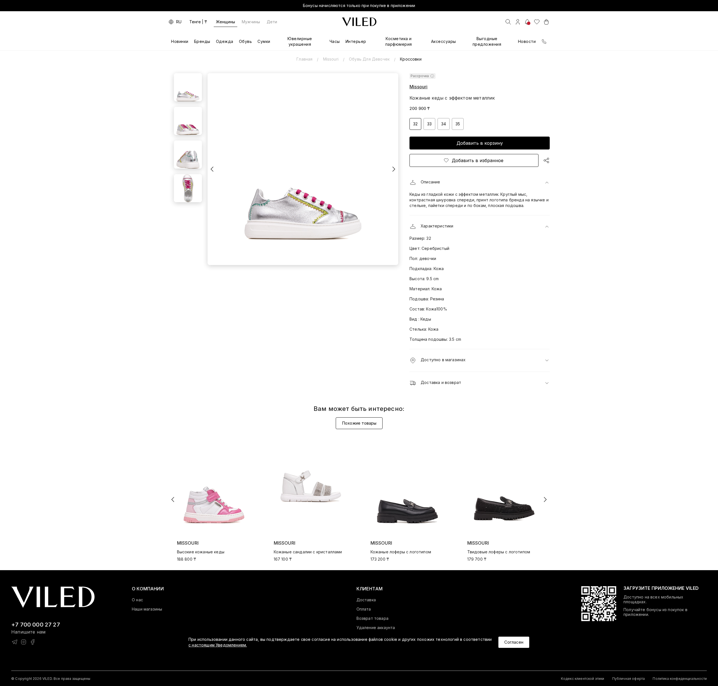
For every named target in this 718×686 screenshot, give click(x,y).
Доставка (366, 600)
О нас (137, 600)
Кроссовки (411, 59)
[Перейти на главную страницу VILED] (53, 597)
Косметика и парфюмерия (398, 41)
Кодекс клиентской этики (582, 678)
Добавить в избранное (477, 160)
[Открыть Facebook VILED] (32, 642)
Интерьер (356, 41)
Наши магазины (147, 609)
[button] (479, 182)
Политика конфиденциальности (680, 678)
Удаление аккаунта (375, 627)
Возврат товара (372, 618)
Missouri (331, 59)
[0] (536, 22)
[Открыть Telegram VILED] (14, 642)
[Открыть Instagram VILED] (23, 642)
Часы (335, 41)
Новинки (179, 41)
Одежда (224, 41)
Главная (304, 59)
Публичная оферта (628, 678)
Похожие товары (359, 423)
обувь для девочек (369, 59)
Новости (527, 41)
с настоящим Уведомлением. (217, 645)
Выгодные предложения (487, 41)
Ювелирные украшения (299, 41)
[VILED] (359, 21)
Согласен (513, 642)
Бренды (202, 41)
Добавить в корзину (480, 143)
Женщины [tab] (225, 21)
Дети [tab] (272, 21)
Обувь (245, 41)
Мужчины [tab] (251, 21)
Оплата (363, 609)
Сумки (263, 41)
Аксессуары (443, 41)
